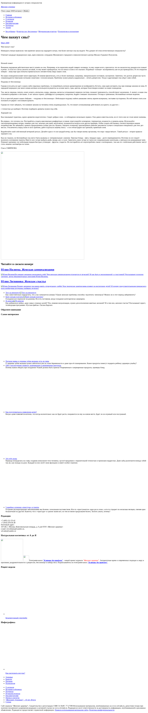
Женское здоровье (8, 7)
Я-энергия (10, 301)
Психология (10, 683)
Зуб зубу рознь (11, 459)
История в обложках (14, 17)
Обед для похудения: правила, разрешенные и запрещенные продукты (33, 365)
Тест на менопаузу (13, 293)
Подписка (9, 25)
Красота (9, 679)
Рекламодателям (12, 23)
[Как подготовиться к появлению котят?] (67, 412)
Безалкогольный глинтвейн (16, 618)
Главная (9, 15)
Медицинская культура (47, 31)
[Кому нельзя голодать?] (33, 297)
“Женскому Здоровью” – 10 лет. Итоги (21, 700)
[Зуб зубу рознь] (47, 459)
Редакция (9, 21)
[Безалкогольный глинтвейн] (36, 614)
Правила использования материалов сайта (71, 710)
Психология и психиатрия (68, 31)
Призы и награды (12, 698)
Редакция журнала (13, 694)
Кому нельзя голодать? (14, 297)
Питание (9, 681)
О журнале (10, 19)
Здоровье (9, 677)
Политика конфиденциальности (101, 710)
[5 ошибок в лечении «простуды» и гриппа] (69, 507)
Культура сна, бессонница (27, 31)
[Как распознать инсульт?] (36, 669)
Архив (8, 28)
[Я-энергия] (19, 301)
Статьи (8, 702)
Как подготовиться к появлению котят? (21, 412)
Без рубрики (10, 31)
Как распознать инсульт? (15, 673)
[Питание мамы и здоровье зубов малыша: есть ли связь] (79, 361)
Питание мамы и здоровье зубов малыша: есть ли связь (27, 361)
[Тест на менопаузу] (28, 293)
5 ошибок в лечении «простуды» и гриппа (22, 507)
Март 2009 (5, 43)
